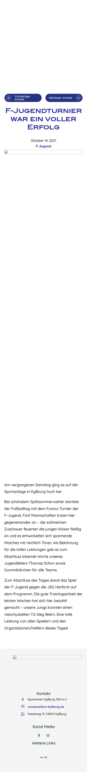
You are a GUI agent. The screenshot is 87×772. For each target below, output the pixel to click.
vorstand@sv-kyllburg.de (46, 706)
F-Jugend (43, 146)
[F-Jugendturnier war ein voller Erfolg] (43, 308)
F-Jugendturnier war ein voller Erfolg (43, 119)
